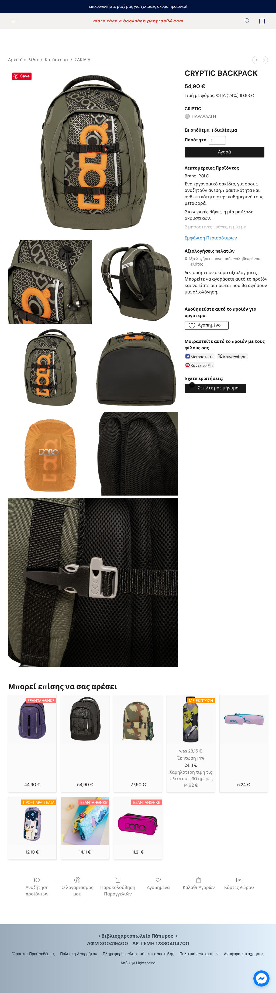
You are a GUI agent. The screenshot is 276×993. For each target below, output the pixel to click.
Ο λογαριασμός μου (77, 891)
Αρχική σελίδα (23, 60)
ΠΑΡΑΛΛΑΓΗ (204, 116)
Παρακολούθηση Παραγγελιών (117, 891)
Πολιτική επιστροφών (199, 953)
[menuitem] (256, 60)
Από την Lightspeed (138, 962)
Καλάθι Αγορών (199, 887)
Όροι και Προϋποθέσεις (33, 953)
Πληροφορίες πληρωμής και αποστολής (138, 953)
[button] (138, 21)
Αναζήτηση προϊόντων (37, 891)
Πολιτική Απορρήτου (78, 953)
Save (25, 76)
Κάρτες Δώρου (239, 887)
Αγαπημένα (158, 887)
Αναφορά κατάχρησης (244, 953)
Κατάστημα (56, 60)
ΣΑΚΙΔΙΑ (82, 60)
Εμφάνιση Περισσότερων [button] (211, 238)
